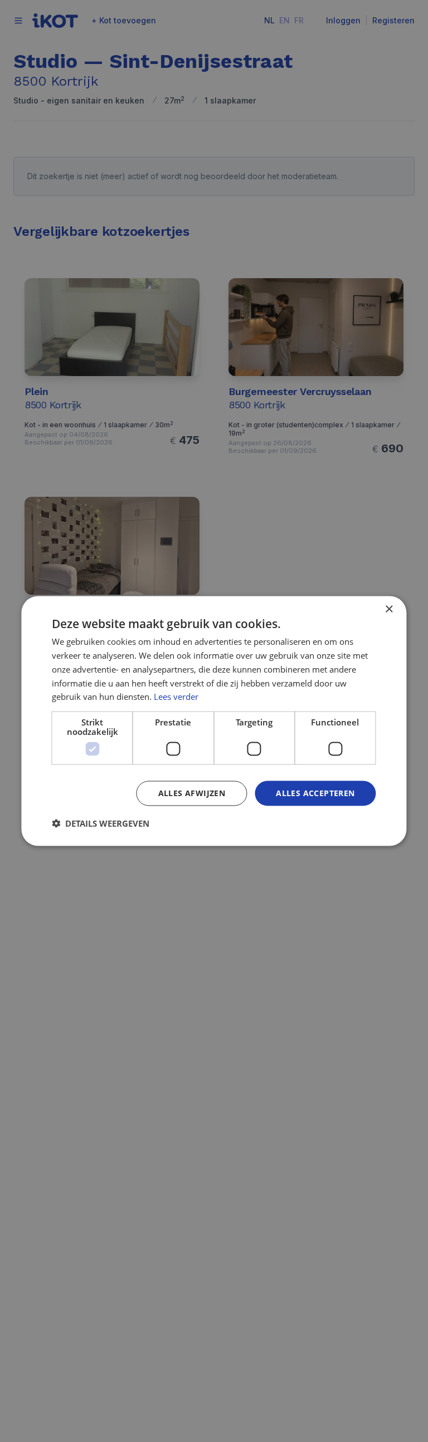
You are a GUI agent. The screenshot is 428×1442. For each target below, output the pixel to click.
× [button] (389, 609)
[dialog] (213, 721)
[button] (100, 823)
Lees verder (176, 696)
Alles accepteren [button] (315, 793)
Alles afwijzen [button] (192, 793)
